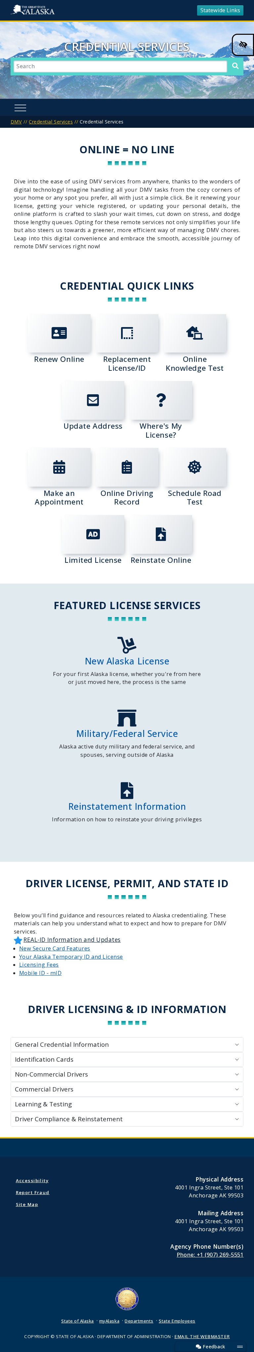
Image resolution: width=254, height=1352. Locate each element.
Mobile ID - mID (40, 973)
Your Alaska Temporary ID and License (71, 956)
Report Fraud (33, 1192)
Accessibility (32, 1180)
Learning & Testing (43, 1104)
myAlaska (109, 1321)
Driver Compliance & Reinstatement (69, 1119)
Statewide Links (220, 10)
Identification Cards (44, 1059)
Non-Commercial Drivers (51, 1074)
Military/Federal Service (127, 734)
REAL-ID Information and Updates (72, 939)
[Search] (235, 66)
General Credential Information (62, 1044)
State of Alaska (34, 10)
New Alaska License (127, 661)
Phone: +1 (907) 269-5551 (210, 1254)
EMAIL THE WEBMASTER (202, 1336)
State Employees (177, 1321)
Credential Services (51, 122)
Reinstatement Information (127, 806)
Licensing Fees (39, 964)
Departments (139, 1321)
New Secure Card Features (54, 948)
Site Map (27, 1204)
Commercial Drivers (44, 1089)
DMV (16, 122)
